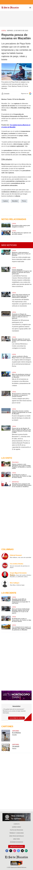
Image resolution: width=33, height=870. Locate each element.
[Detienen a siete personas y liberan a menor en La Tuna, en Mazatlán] (6, 257)
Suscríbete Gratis (16, 718)
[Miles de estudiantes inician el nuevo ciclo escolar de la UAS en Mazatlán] (6, 380)
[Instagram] (14, 850)
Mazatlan (15, 201)
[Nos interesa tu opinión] (16, 817)
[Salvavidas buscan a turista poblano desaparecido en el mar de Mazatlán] (6, 415)
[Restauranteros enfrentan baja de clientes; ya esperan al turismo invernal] (6, 398)
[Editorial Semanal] (4, 556)
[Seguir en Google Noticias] (30, 93)
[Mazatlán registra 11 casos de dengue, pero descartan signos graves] (6, 343)
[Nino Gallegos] (4, 583)
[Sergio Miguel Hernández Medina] (4, 574)
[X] (10, 850)
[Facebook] (6, 850)
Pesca (24, 201)
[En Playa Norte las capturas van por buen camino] (6, 232)
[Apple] (22, 850)
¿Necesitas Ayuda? (16, 846)
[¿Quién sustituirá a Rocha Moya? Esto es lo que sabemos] (6, 361)
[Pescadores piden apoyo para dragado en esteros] (6, 225)
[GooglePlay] (26, 850)
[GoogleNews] (18, 850)
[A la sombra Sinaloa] (4, 565)
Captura (5, 201)
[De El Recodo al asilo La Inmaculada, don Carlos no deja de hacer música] (6, 619)
